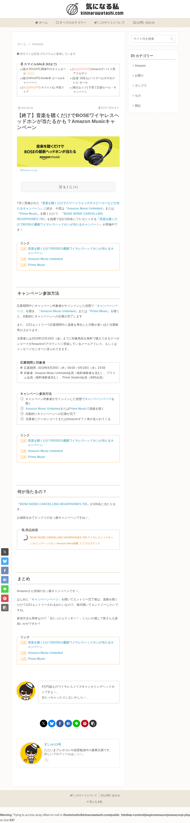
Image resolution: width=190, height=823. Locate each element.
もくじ (67, 187)
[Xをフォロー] (46, 760)
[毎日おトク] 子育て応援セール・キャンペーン (94, 89)
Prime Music (28, 213)
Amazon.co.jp (29, 170)
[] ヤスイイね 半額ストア (43, 89)
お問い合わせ (112, 795)
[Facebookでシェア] (5, 570)
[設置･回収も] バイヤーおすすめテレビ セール (94, 80)
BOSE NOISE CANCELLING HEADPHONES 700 (53, 504)
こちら (78, 754)
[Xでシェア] (5, 552)
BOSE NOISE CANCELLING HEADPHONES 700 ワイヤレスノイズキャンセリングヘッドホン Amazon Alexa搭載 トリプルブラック (71, 540)
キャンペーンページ (98, 399)
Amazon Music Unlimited (84, 208)
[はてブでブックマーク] (5, 579)
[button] (5, 607)
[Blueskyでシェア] (5, 561)
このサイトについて (85, 795)
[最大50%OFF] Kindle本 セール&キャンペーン (44, 80)
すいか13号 (52, 744)
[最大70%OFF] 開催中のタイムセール (44, 71)
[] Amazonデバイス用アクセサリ (94, 71)
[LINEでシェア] (5, 589)
